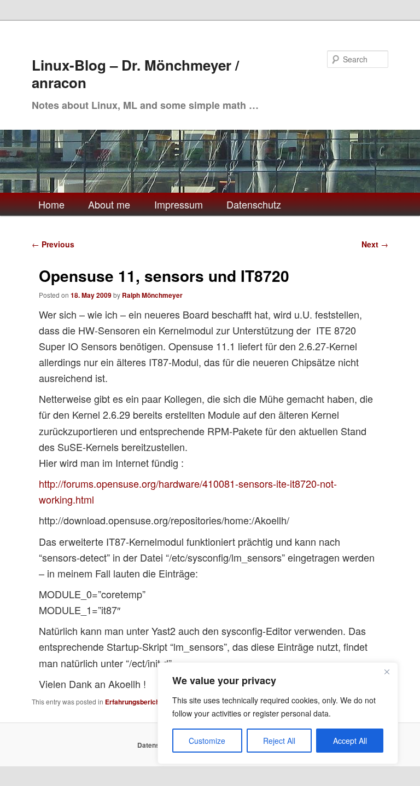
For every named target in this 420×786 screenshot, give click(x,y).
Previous (53, 244)
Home (51, 204)
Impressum (178, 204)
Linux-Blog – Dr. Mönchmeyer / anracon (135, 74)
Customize (207, 740)
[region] (278, 713)
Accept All (350, 740)
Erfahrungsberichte (135, 702)
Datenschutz (253, 204)
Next (374, 244)
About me (109, 204)
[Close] (386, 671)
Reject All (279, 740)
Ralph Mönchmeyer (152, 295)
